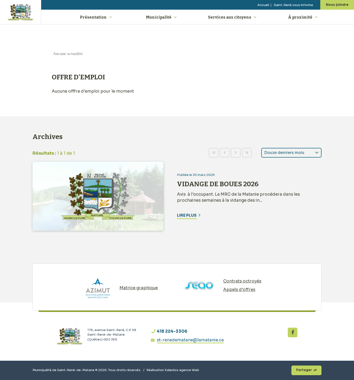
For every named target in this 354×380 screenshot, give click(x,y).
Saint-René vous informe (293, 5)
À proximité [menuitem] (300, 17)
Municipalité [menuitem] (158, 17)
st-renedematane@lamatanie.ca (190, 340)
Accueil (263, 5)
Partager (304, 370)
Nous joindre (337, 5)
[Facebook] (292, 332)
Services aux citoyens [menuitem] (229, 17)
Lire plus (187, 215)
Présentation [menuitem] (93, 17)
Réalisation (172, 370)
